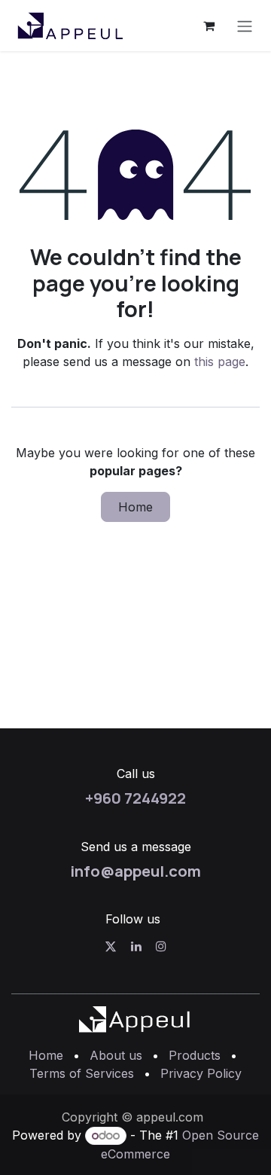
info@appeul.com (135, 870)
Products (195, 1055)
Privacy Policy (201, 1073)
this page (219, 361)
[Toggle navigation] (245, 25)
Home (135, 506)
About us (116, 1055)
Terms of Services (81, 1073)
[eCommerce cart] (208, 26)
